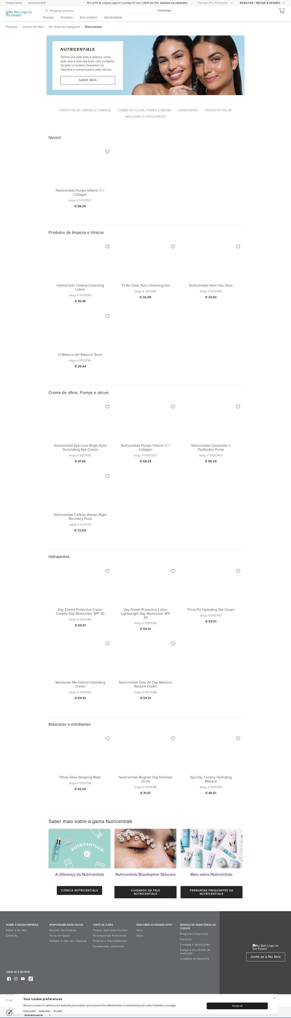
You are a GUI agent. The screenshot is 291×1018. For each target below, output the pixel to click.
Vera (139, 930)
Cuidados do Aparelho (194, 958)
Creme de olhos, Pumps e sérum (144, 110)
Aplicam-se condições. (174, 3)
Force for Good (59, 935)
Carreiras (11, 935)
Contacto (186, 939)
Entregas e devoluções (195, 944)
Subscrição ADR (37, 3)
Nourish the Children (63, 930)
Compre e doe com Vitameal (68, 941)
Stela (139, 935)
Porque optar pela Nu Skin (110, 930)
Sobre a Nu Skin (16, 930)
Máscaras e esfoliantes (145, 116)
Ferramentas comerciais (108, 946)
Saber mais (88, 80)
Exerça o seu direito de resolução (195, 951)
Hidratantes (188, 110)
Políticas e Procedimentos (110, 941)
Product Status (14, 3)
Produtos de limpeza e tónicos (85, 110)
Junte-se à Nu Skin (265, 957)
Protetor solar (218, 110)
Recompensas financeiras (109, 935)
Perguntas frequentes (194, 934)
